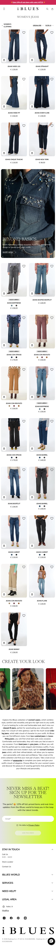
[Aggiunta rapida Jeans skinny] (4, 643)
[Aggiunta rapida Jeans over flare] (32, 107)
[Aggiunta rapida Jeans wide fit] (4, 107)
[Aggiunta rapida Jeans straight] (32, 60)
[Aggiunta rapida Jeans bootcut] (4, 497)
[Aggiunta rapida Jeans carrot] (4, 546)
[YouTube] (25, 918)
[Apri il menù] (4, 9)
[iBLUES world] (52, 874)
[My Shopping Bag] (52, 9)
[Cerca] (47, 9)
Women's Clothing (7, 25)
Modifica (5, 910)
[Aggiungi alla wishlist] (24, 33)
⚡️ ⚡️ (28, 2)
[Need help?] (52, 891)
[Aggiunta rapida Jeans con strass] (4, 345)
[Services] (52, 882)
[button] (51, 941)
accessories (17, 760)
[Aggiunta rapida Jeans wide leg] (4, 60)
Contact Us (6, 866)
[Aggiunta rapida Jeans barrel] (32, 449)
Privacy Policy (33, 825)
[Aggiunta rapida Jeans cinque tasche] (4, 153)
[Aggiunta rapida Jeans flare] (32, 594)
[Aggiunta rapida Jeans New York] (32, 153)
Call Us (5, 854)
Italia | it (9, 906)
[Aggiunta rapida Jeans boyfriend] (4, 294)
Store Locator (7, 862)
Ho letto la (29, 825)
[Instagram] (4, 918)
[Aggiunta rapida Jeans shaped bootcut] (32, 294)
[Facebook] (11, 918)
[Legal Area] (52, 899)
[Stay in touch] (52, 849)
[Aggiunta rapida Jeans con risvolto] (32, 345)
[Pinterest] (18, 918)
